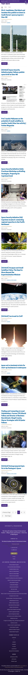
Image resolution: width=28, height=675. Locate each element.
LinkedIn (14, 642)
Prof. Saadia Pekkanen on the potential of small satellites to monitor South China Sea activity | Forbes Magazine (13, 122)
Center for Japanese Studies (14, 611)
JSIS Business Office (14, 656)
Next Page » (8, 516)
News (6, 7)
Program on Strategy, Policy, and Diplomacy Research (14, 620)
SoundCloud (14, 648)
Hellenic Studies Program (14, 602)
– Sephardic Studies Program (14, 629)
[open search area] (25, 1)
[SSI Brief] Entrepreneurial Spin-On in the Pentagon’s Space (13, 467)
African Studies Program (14, 564)
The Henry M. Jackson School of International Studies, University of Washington (11, 1)
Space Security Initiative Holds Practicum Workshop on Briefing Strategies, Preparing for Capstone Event (13, 172)
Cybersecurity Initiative (14, 587)
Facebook (14, 637)
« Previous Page (6, 512)
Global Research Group (14, 600)
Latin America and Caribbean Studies (14, 616)
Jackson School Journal (14, 607)
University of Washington (14, 526)
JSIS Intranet (14, 659)
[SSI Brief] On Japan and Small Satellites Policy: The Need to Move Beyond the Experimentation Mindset (12, 271)
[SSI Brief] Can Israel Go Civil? (12, 316)
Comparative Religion (14, 584)
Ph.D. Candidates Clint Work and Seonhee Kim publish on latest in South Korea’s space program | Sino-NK (13, 13)
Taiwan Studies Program (14, 631)
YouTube (14, 646)
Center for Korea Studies (14, 575)
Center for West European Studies (14, 580)
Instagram (14, 644)
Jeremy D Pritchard (11, 280)
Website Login (14, 661)
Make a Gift (14, 553)
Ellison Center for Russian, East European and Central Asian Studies (14, 593)
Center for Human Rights (14, 573)
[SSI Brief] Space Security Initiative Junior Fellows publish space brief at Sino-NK (12, 72)
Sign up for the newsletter (14, 651)
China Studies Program (14, 582)
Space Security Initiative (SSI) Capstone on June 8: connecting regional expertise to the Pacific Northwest (13, 220)
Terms (14, 558)
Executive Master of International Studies (14, 598)
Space (9, 7)
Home (2, 7)
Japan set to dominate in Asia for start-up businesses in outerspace (13, 366)
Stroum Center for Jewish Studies (14, 625)
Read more (4, 63)
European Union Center (14, 595)
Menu (26, 3)
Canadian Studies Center (14, 569)
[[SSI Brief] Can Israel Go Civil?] (14, 335)
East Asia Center (14, 589)
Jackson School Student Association (14, 609)
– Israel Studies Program (14, 627)
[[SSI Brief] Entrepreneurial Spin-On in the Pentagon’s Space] (14, 484)
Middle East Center (14, 618)
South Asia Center (14, 622)
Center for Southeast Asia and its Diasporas (14, 578)
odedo (8, 22)
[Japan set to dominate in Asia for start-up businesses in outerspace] (14, 384)
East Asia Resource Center (14, 591)
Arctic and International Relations (14, 566)
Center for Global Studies (14, 571)
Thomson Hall (15, 544)
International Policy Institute (14, 605)
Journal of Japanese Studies (14, 613)
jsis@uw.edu (14, 549)
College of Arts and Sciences (13, 532)
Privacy (14, 556)
